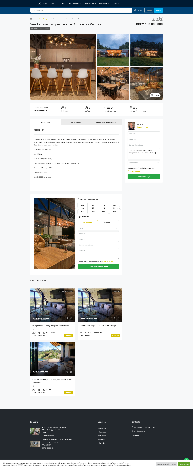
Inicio (64, 3)
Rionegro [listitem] (102, 439)
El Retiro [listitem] (102, 436)
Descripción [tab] (45, 122)
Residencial (89, 3)
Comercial (103, 3)
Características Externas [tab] (106, 122)
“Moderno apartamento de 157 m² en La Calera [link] (57, 440)
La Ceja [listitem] (102, 443)
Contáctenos (136, 436)
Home (34, 19)
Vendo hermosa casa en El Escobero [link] (54, 427)
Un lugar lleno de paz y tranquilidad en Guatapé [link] (51, 326)
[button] (153, 18)
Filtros (139, 10)
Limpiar (149, 10)
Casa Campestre (44, 19)
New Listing (44, 29)
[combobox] (98, 228)
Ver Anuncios (142, 127)
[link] (52, 305)
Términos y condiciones (122, 465)
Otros (115, 3)
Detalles (68, 336)
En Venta (34, 29)
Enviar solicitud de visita (98, 266)
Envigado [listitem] (102, 432)
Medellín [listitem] (102, 428)
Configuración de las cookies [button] (166, 464)
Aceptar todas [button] (184, 464)
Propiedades (74, 3)
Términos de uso (107, 262)
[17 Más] (146, 83)
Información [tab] (76, 122)
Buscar (158, 10)
